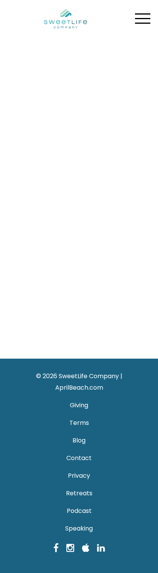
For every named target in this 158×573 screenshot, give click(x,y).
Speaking (79, 528)
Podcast (79, 510)
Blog (79, 440)
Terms (79, 422)
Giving (79, 405)
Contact (79, 458)
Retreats (79, 493)
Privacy (79, 475)
